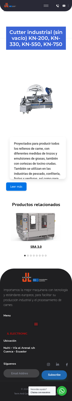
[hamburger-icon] (46, 5)
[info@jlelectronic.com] (64, 5)
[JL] (10, 5)
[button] (36, 324)
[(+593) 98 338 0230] (57, 5)
